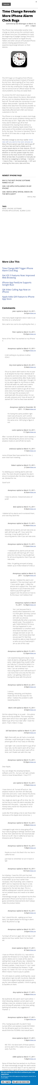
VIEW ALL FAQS (31, 197)
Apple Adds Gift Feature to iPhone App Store (18, 297)
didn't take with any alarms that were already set (17, 141)
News (4, 208)
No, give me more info (21, 1082)
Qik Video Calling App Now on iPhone (16, 290)
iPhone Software (14, 208)
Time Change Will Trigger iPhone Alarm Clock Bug (17, 269)
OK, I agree (6, 1082)
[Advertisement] (19, 236)
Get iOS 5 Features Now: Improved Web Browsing (18, 276)
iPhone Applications (10, 211)
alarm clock (25, 211)
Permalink (32, 313)
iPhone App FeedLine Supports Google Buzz (16, 283)
